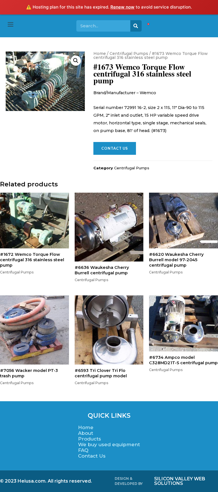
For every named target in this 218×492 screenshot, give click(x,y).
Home (99, 53)
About (85, 433)
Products (89, 439)
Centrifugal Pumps (129, 53)
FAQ (83, 450)
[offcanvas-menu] (10, 24)
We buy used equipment (109, 444)
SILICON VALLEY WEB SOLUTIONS (179, 481)
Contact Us (92, 456)
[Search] (136, 26)
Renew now (122, 7)
